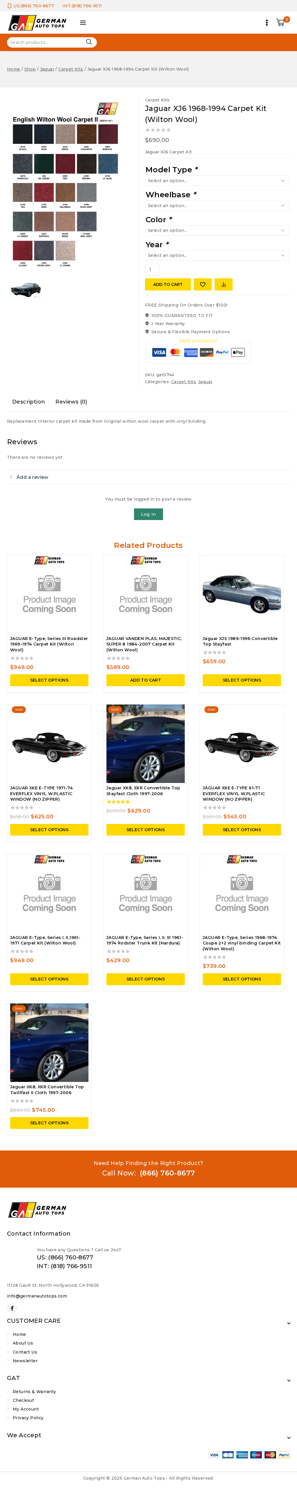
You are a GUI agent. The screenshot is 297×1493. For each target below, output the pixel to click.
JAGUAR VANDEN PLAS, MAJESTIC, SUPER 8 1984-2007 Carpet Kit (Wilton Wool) (144, 644)
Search (89, 42)
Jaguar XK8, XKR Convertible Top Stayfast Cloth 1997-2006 (143, 790)
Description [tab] (28, 402)
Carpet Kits (157, 100)
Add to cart (168, 284)
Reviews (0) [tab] (71, 402)
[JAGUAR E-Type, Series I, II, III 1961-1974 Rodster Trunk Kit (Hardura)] (145, 893)
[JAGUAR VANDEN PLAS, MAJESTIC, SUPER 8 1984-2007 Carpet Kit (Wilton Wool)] (145, 594)
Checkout (23, 1400)
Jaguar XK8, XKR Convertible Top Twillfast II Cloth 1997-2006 (47, 1089)
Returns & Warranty (34, 1391)
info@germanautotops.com (37, 1296)
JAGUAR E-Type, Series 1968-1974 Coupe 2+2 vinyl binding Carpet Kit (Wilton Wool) (242, 943)
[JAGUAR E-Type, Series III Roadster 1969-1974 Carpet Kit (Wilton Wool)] (49, 594)
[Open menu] (266, 22)
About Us (23, 1343)
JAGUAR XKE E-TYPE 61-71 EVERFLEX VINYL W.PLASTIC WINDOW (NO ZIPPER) (234, 793)
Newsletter (25, 1360)
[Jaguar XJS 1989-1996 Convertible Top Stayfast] (242, 594)
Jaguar (205, 381)
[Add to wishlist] (203, 284)
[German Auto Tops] (37, 23)
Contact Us (25, 1352)
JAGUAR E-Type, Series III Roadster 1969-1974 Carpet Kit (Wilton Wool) (49, 644)
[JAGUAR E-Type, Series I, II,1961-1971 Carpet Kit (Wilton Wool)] (49, 893)
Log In (148, 514)
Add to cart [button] (145, 680)
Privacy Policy (28, 1417)
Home (19, 1334)
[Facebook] (12, 1308)
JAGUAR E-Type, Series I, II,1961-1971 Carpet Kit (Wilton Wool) (45, 940)
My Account (26, 1409)
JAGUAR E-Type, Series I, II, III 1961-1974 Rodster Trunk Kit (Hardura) (144, 940)
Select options (49, 680)
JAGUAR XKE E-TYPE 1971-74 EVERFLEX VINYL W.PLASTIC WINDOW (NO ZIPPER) (41, 793)
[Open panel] (83, 23)
